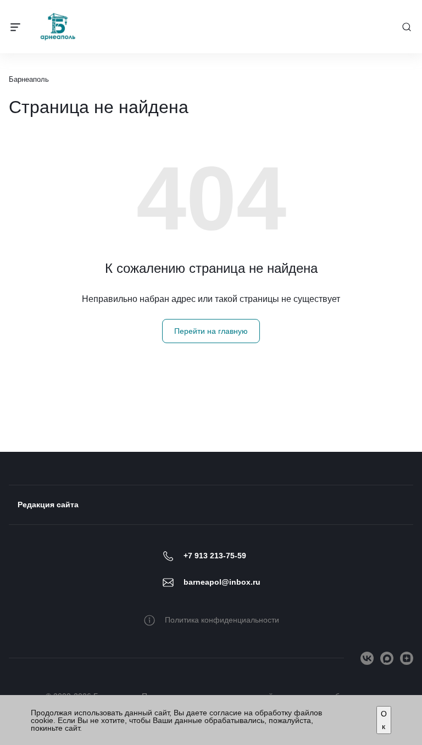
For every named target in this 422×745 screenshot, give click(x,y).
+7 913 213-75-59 (215, 555)
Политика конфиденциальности (222, 619)
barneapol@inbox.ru (222, 582)
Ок (384, 719)
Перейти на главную (211, 331)
